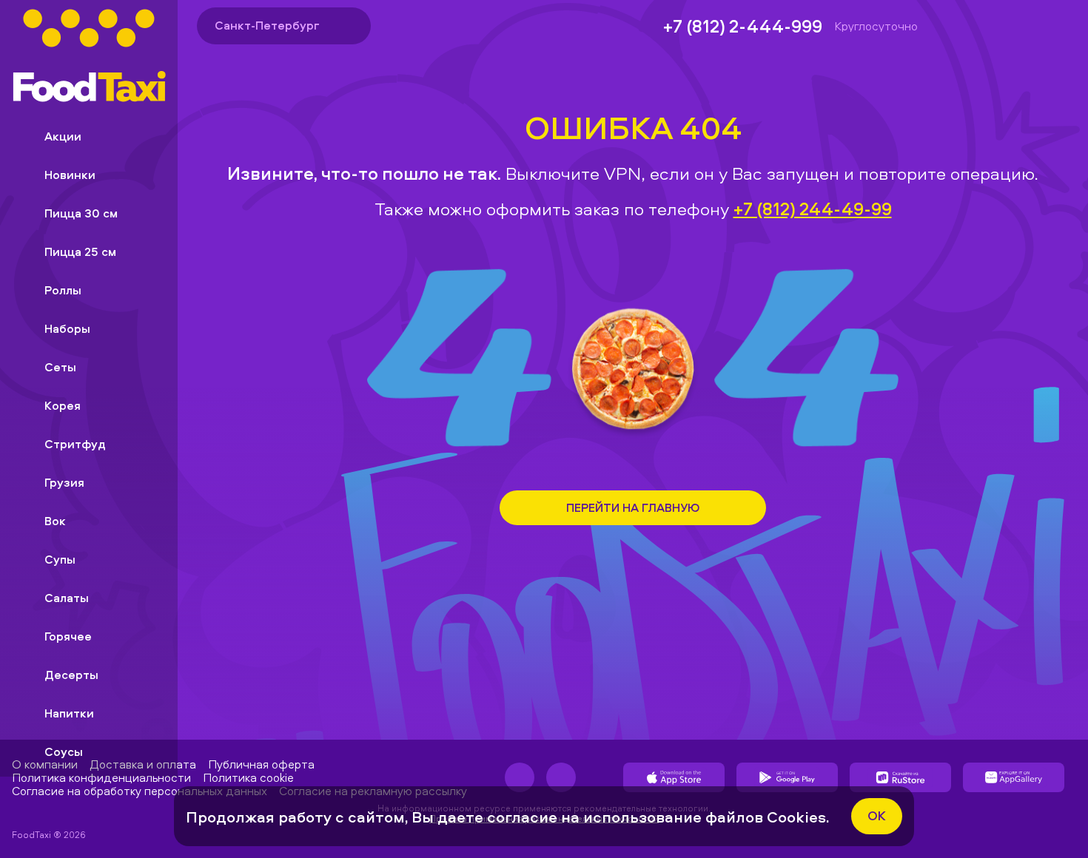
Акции (62, 136)
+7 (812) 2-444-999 (742, 26)
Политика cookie (248, 777)
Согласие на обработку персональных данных (139, 790)
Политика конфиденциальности (101, 777)
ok (876, 815)
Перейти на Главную (632, 507)
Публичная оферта (261, 764)
